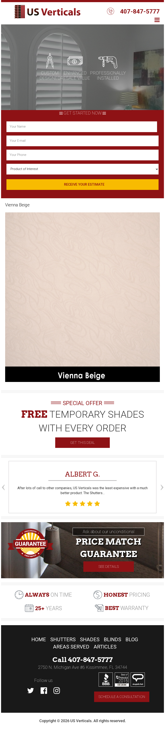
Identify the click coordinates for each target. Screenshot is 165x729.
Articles (105, 647)
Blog (131, 640)
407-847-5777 (140, 11)
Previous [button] (3, 479)
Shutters (63, 640)
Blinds (112, 640)
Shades (89, 640)
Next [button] (162, 479)
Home (38, 640)
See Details (108, 566)
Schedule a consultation (121, 697)
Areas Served (71, 647)
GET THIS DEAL (82, 442)
